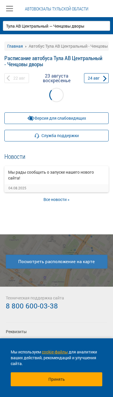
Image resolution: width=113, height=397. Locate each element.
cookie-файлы (55, 352)
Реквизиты (16, 331)
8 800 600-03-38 (32, 305)
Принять (56, 379)
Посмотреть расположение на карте (56, 261)
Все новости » (56, 199)
